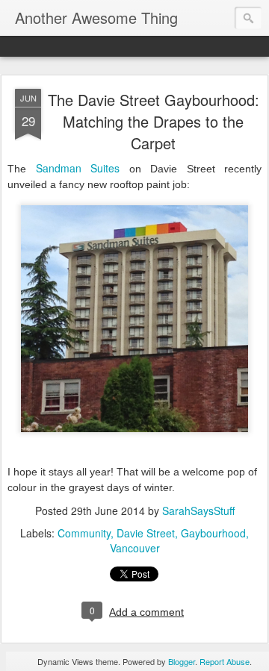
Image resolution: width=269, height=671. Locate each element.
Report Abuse (225, 661)
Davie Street (146, 532)
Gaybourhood (213, 532)
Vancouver (135, 547)
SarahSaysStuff (198, 510)
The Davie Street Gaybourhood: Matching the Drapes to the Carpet (153, 121)
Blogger (181, 661)
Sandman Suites (78, 167)
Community (84, 532)
